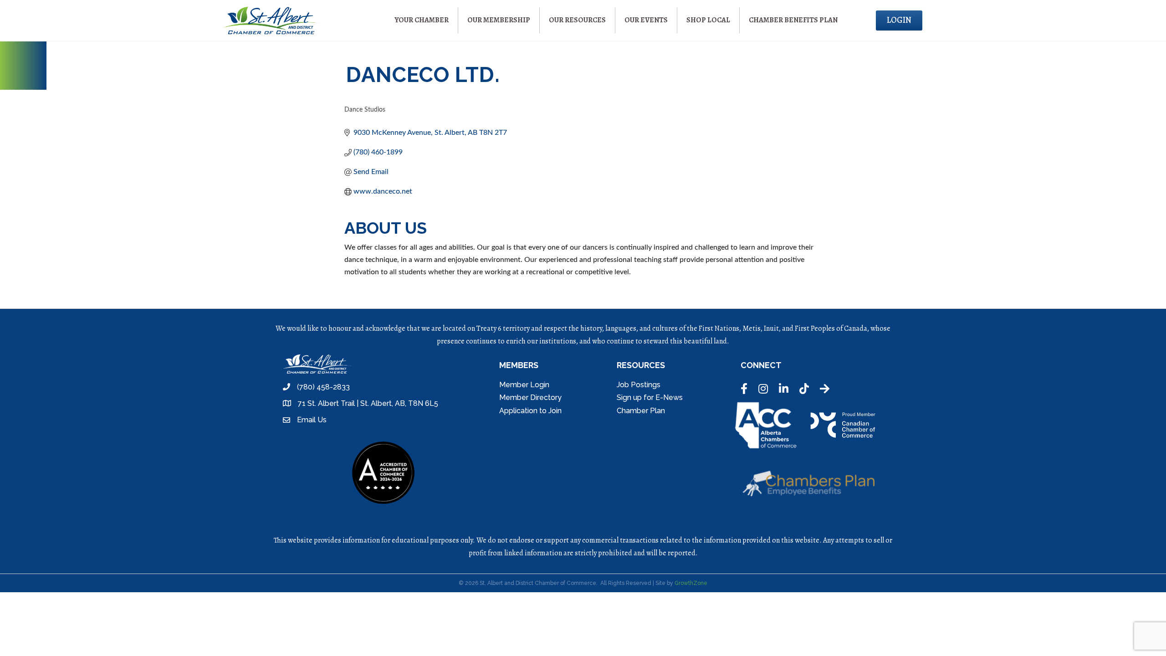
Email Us (312, 419)
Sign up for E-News (650, 397)
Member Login (524, 384)
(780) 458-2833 (323, 387)
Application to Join (530, 410)
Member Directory (530, 397)
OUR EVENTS (646, 20)
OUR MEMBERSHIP (498, 20)
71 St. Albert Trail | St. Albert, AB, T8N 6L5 (368, 403)
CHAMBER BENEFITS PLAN (793, 20)
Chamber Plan (641, 410)
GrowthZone (691, 583)
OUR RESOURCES (577, 20)
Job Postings (638, 384)
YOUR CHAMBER (421, 20)
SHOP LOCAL (708, 20)
